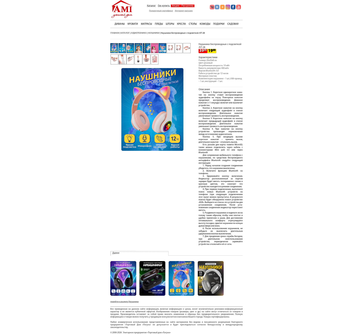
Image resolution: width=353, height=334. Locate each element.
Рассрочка (187, 6)
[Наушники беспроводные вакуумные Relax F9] (152, 295)
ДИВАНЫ (120, 24)
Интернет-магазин (184, 11)
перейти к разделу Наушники (124, 302)
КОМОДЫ (205, 24)
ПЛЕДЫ (159, 24)
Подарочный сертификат (161, 11)
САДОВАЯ (232, 24)
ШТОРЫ (170, 24)
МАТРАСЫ (146, 24)
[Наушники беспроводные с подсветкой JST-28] (182, 295)
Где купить (164, 6)
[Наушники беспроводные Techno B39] (123, 295)
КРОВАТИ (133, 24)
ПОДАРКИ (218, 24)
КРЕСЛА (181, 24)
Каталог (151, 6)
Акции (175, 6)
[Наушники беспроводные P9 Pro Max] (211, 295)
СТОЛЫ (193, 24)
